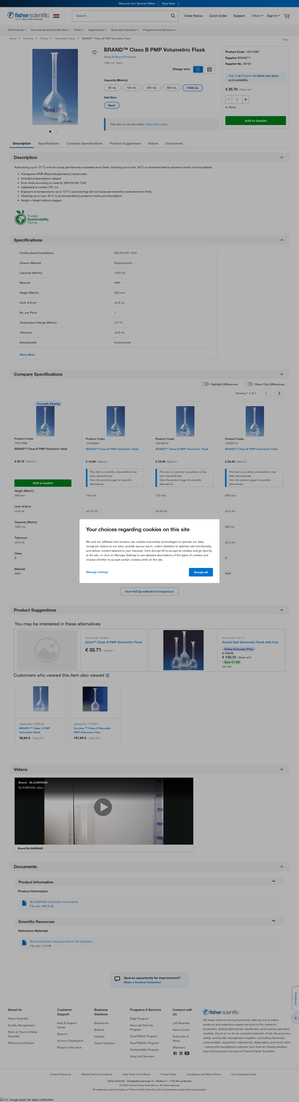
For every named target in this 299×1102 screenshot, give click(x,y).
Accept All (201, 572)
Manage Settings (97, 572)
